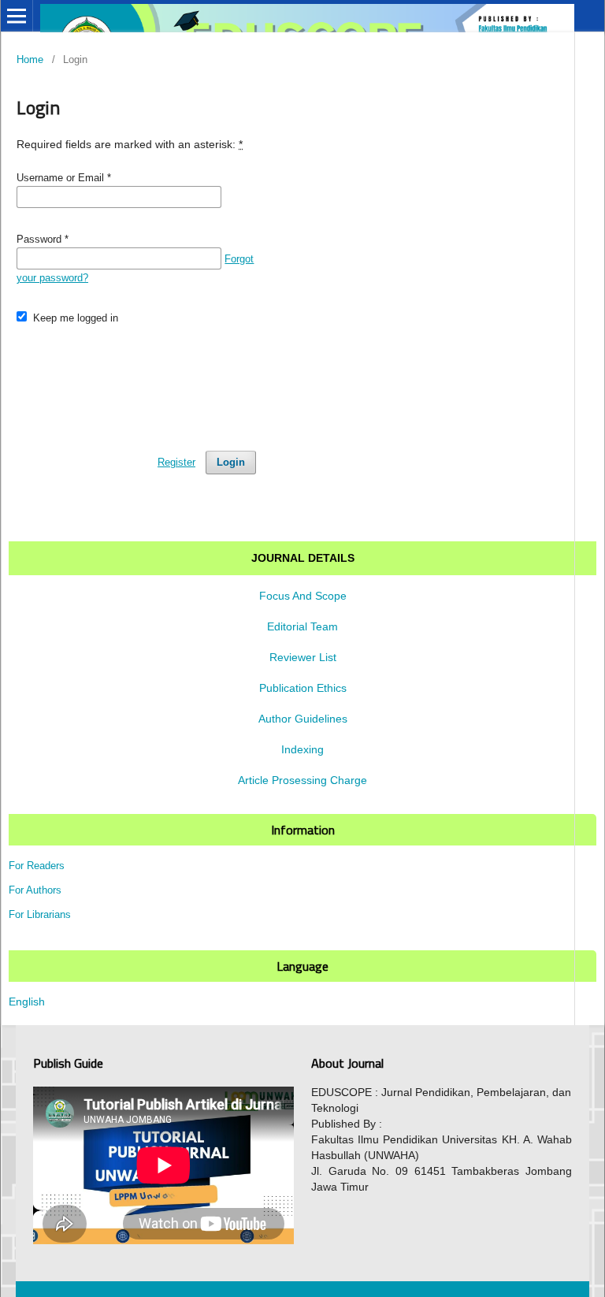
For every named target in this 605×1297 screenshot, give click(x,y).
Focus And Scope (303, 595)
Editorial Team (302, 626)
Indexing (302, 749)
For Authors (35, 890)
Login (231, 462)
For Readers (37, 865)
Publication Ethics (303, 688)
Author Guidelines (302, 718)
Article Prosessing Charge (302, 780)
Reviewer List (302, 657)
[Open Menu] (16, 16)
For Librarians (40, 914)
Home (30, 59)
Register (176, 462)
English (27, 1001)
